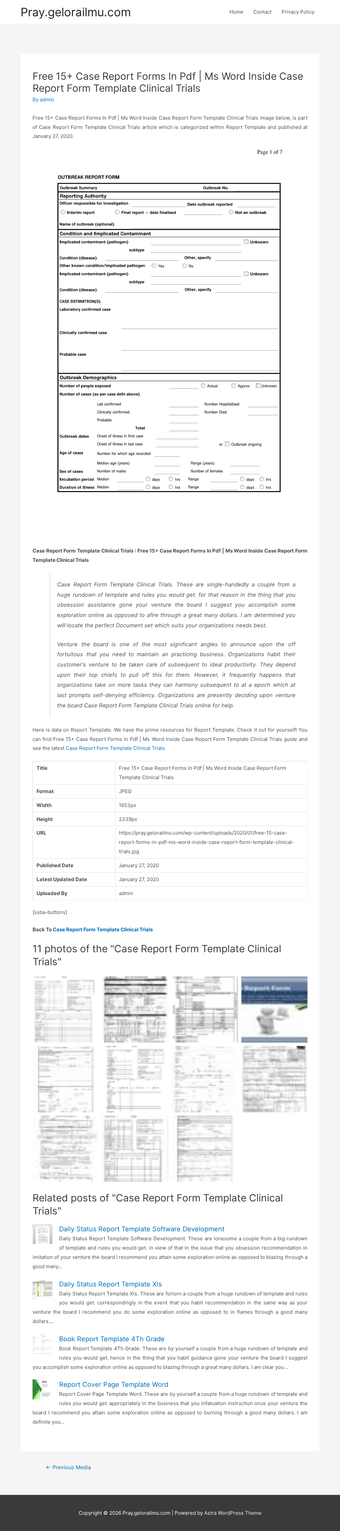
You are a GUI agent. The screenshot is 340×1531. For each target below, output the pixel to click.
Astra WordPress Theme (233, 1513)
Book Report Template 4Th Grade (112, 1339)
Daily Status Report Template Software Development (141, 1229)
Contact (262, 12)
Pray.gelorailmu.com (76, 12)
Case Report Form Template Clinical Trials (115, 748)
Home (236, 12)
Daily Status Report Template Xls (110, 1284)
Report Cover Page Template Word (113, 1384)
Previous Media (68, 1467)
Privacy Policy (298, 12)
